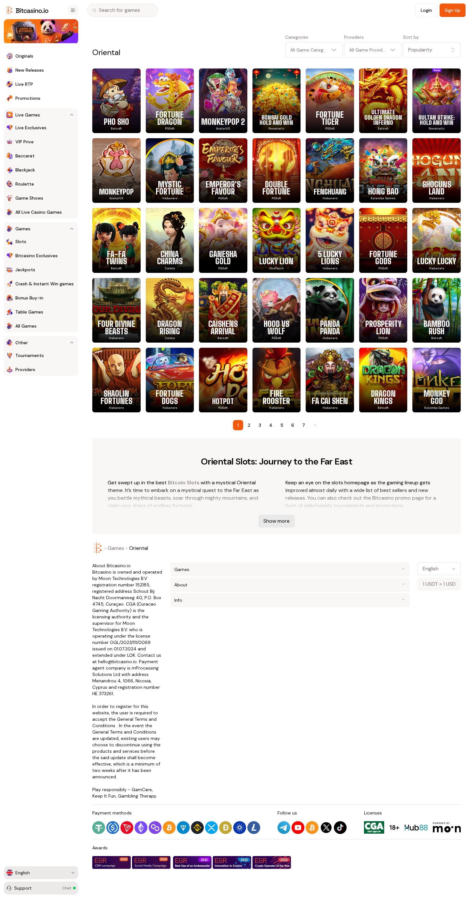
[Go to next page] (314, 425)
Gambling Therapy (137, 796)
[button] (432, 50)
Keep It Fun (104, 796)
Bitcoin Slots (183, 482)
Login (426, 10)
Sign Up (452, 10)
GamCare (142, 789)
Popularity (420, 49)
